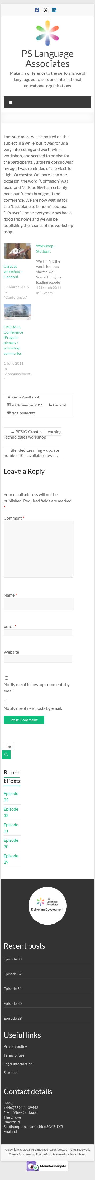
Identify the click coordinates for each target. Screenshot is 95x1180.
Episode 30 (13, 1003)
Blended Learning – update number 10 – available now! (31, 453)
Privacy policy (15, 1046)
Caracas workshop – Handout (13, 271)
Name (10, 594)
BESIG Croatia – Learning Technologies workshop (32, 434)
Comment (14, 517)
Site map (11, 1072)
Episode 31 (13, 988)
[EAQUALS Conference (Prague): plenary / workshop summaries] (17, 312)
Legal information (18, 1064)
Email (10, 626)
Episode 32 (13, 974)
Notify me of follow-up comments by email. (37, 687)
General (59, 405)
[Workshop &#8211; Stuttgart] (52, 269)
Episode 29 (13, 1018)
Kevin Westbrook (25, 397)
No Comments (23, 413)
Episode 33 (13, 959)
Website (11, 651)
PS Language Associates (47, 58)
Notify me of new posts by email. (33, 708)
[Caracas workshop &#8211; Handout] (17, 251)
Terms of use (14, 1055)
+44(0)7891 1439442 (21, 1107)
